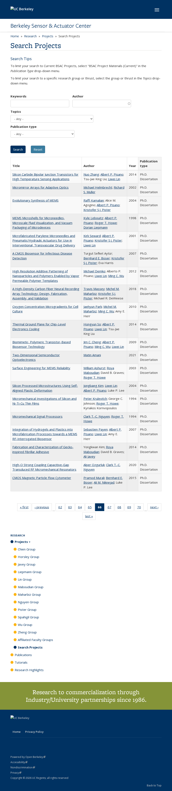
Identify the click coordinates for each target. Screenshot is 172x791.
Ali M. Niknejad (104, 482)
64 (81, 508)
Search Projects (30, 647)
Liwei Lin (114, 179)
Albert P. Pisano (111, 174)
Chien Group (26, 549)
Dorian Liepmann (95, 227)
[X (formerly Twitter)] (14, 725)
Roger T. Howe (106, 223)
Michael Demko (94, 271)
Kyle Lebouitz (93, 218)
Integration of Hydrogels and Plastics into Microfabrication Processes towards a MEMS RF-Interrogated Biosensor (44, 434)
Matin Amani (92, 355)
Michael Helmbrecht (97, 187)
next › (155, 508)
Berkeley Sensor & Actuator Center (50, 26)
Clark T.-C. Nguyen (96, 416)
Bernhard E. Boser (96, 258)
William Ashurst (94, 368)
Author (77, 96)
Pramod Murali (93, 478)
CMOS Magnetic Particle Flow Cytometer (41, 478)
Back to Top (154, 785)
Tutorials (21, 662)
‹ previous (43, 508)
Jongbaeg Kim (93, 385)
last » (90, 517)
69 (130, 508)
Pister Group (27, 609)
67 (111, 508)
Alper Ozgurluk (94, 465)
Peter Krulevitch (95, 398)
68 (120, 508)
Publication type (23, 126)
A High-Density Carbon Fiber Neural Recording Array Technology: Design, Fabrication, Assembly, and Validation (45, 293)
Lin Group (25, 579)
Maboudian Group (30, 587)
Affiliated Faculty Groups (35, 640)
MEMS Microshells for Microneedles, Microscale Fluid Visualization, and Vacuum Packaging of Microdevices (42, 222)
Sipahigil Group (28, 617)
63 (71, 508)
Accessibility (18, 762)
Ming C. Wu (116, 276)
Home (14, 36)
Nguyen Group (28, 602)
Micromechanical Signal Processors (37, 416)
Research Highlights (29, 670)
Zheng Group (27, 632)
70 (140, 508)
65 (91, 508)
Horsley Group (28, 557)
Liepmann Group (30, 572)
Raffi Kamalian (93, 200)
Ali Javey (89, 456)
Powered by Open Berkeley (28, 757)
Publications (23, 655)
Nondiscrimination (22, 767)
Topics (15, 111)
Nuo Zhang (91, 174)
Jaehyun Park (92, 306)
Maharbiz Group (29, 594)
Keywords (18, 96)
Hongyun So (92, 324)
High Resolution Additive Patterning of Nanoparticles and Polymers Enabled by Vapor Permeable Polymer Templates (45, 276)
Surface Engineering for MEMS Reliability (41, 368)
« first (25, 508)
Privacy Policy (34, 732)
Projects (47, 36)
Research (30, 36)
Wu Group (25, 625)
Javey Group (26, 564)
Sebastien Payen (95, 429)
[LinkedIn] (22, 725)
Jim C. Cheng (92, 342)
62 (61, 508)
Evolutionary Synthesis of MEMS (35, 200)
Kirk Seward (92, 236)
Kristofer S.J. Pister (97, 210)
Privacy (15, 772)
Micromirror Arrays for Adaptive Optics (40, 187)
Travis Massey (94, 289)
